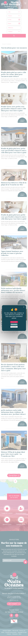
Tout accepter (14, 322)
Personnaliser (14, 326)
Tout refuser (14, 324)
